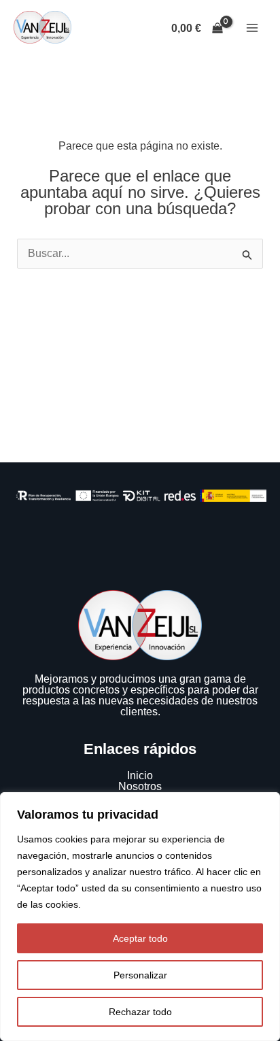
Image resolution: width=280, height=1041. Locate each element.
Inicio (140, 775)
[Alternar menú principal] (252, 28)
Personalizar (140, 975)
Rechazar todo (140, 1011)
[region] (140, 916)
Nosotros (140, 786)
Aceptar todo (140, 938)
